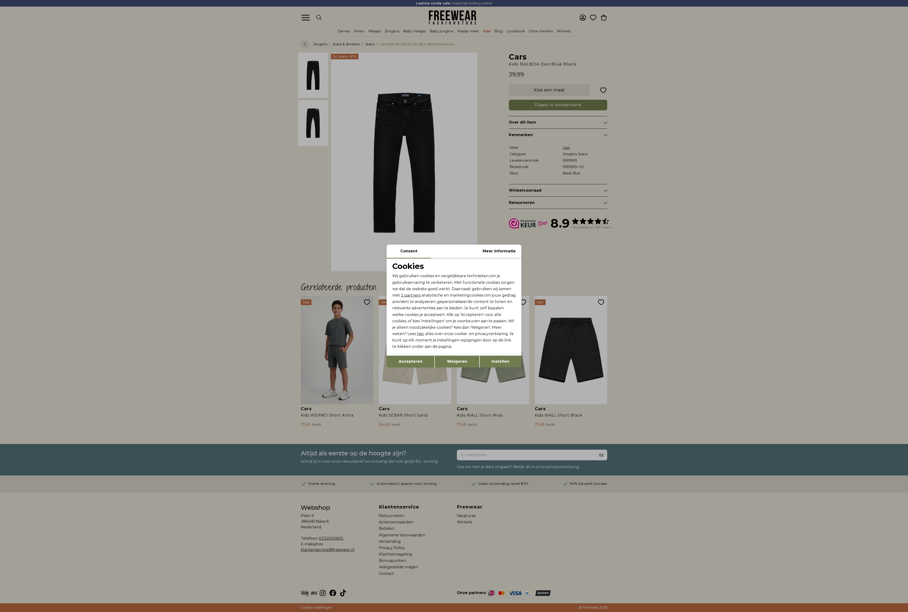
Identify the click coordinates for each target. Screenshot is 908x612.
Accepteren (411, 361)
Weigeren (457, 361)
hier (420, 334)
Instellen (500, 361)
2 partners (411, 295)
